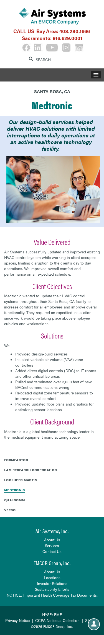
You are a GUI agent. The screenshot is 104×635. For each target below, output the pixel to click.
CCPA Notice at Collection (57, 620)
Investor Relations (52, 583)
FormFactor (16, 459)
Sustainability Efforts (52, 589)
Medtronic (14, 489)
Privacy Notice (17, 620)
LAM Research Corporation (30, 469)
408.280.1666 (74, 31)
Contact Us (52, 551)
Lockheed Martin (20, 479)
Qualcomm (14, 499)
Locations (52, 577)
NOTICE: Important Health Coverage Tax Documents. (52, 595)
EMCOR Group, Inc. (52, 563)
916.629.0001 (67, 37)
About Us (52, 539)
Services (52, 545)
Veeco (10, 509)
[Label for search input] (51, 59)
